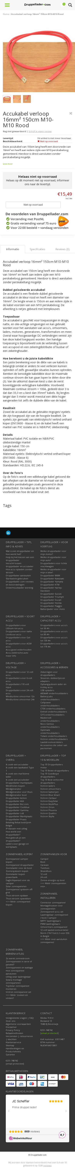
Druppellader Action (16, 798)
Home (6, 14)
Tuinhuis (44, 868)
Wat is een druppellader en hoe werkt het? (20, 553)
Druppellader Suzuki (51, 593)
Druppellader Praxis (16, 819)
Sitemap (10, 1045)
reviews (47, 1165)
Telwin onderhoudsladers (53, 736)
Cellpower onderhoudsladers (49, 704)
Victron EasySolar (49, 801)
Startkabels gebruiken (17, 578)
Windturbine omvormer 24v (20, 699)
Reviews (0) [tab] (62, 249)
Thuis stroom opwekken (18, 898)
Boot (42, 861)
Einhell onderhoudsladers (53, 711)
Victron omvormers (50, 788)
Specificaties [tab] (37, 249)
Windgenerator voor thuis (19, 791)
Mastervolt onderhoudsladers (49, 719)
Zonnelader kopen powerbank (15, 876)
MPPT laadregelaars (50, 920)
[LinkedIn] (8, 533)
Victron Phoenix (48, 810)
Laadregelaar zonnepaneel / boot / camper (54, 916)
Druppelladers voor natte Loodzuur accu (19, 633)
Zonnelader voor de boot (19, 868)
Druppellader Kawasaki (52, 578)
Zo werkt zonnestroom (18, 958)
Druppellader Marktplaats (19, 816)
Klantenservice (13, 1042)
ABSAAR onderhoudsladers (54, 693)
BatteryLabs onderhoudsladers (49, 698)
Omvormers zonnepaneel (53, 926)
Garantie (10, 1054)
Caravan (44, 864)
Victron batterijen (49, 791)
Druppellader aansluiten (18, 575)
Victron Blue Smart (50, 795)
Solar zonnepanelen (16, 886)
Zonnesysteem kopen (17, 871)
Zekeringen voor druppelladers (49, 673)
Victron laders (47, 785)
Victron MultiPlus (49, 804)
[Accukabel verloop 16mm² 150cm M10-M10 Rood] (39, 57)
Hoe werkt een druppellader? (13, 833)
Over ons (10, 1020)
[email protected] (49, 1033)
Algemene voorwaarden (18, 1024)
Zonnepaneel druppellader (20, 864)
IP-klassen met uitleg (16, 828)
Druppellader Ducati (50, 599)
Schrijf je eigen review (40, 131)
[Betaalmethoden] (10, 1077)
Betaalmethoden (14, 1033)
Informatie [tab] (12, 249)
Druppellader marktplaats (19, 782)
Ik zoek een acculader (17, 764)
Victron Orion (47, 807)
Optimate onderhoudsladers (49, 731)
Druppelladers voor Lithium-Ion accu (16, 627)
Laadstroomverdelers (51, 742)
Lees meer (8, 163)
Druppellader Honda (51, 602)
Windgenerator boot (16, 795)
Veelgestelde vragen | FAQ (20, 1017)
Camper (44, 858)
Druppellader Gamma (17, 810)
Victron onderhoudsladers (54, 739)
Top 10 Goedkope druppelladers (49, 775)
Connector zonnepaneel (53, 902)
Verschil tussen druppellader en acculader (19, 565)
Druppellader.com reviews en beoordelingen (19, 583)
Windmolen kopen (15, 785)
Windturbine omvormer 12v (20, 696)
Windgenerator (13, 788)
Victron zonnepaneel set (18, 992)
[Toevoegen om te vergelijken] (70, 113)
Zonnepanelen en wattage (19, 967)
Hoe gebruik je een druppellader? (16, 839)
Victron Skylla (47, 816)
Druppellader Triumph (52, 596)
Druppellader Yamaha (51, 581)
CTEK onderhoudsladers (52, 708)
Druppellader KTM (49, 584)
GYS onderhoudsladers (52, 714)
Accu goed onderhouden (19, 649)
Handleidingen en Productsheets (15, 1050)
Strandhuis (45, 871)
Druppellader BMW (50, 575)
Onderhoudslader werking (19, 587)
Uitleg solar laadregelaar (18, 976)
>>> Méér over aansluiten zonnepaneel (53, 941)
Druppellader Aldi (15, 801)
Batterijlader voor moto (52, 609)
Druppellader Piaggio (51, 606)
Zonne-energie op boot (52, 880)
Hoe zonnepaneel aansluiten (15, 972)
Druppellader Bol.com (17, 804)
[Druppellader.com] (37, 5)
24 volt (43, 877)
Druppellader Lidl (15, 813)
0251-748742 (12, 1060)
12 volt (43, 874)
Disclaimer (11, 1027)
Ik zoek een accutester (17, 779)
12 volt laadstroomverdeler (54, 930)
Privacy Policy (13, 1030)
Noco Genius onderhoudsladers (49, 725)
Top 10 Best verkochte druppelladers (51, 781)
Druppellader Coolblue (17, 807)
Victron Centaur (48, 798)
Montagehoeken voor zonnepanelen (51, 907)
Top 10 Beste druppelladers (54, 770)
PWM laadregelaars (50, 923)
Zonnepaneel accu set (51, 911)
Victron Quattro (48, 813)
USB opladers (47, 690)
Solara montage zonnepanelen (14, 981)
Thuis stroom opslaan (17, 895)
